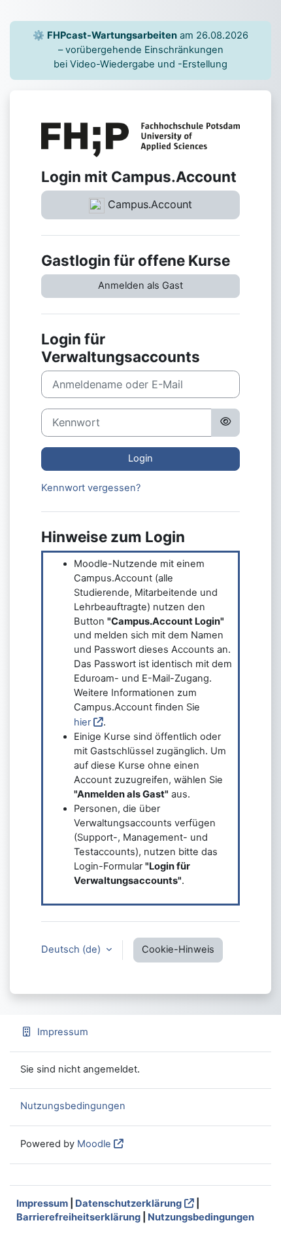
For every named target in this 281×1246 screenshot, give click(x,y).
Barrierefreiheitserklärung (78, 1217)
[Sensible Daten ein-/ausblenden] (225, 422)
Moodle (94, 1144)
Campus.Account (148, 204)
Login (140, 458)
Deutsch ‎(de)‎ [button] (72, 949)
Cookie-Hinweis (178, 949)
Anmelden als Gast (140, 285)
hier (82, 722)
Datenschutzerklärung (128, 1203)
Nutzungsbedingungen (72, 1106)
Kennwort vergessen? (90, 488)
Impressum (62, 1032)
